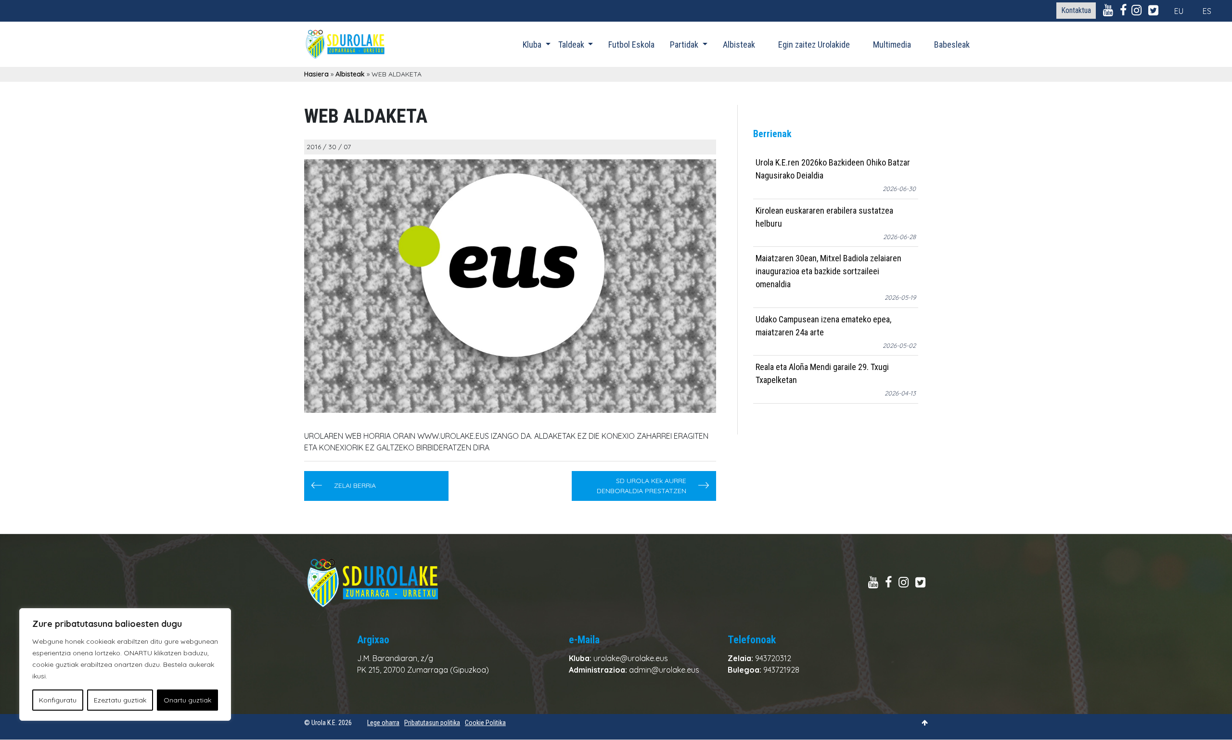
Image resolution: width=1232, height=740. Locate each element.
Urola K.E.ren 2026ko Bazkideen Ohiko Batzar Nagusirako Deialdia (833, 168)
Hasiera (316, 74)
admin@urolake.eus (664, 670)
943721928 (781, 670)
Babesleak (952, 44)
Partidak (685, 44)
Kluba (533, 44)
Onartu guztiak (187, 700)
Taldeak (572, 44)
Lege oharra (383, 723)
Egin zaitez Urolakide (814, 44)
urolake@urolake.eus (630, 658)
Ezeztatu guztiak (120, 700)
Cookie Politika (485, 723)
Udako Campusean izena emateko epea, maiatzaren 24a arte (823, 325)
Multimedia (892, 44)
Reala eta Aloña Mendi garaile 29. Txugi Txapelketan (822, 373)
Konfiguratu (58, 700)
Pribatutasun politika (432, 723)
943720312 (773, 658)
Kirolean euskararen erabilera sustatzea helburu (824, 217)
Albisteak (739, 44)
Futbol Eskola (631, 44)
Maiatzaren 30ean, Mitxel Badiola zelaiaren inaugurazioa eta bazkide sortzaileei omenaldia (828, 271)
